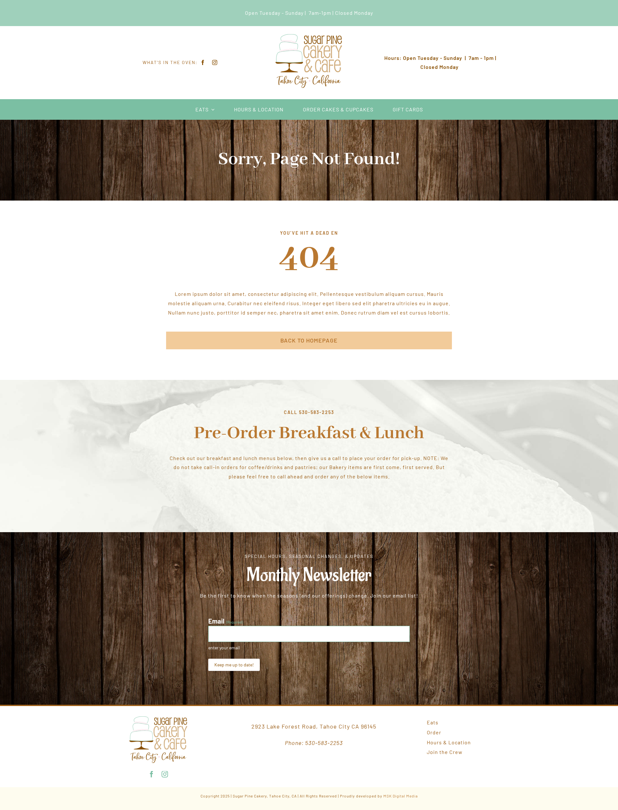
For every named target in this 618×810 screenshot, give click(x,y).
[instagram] (215, 62)
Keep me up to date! (234, 664)
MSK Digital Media (400, 796)
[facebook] (203, 62)
